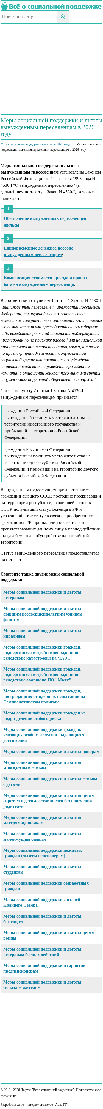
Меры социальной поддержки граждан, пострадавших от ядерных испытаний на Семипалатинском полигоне (44, 696)
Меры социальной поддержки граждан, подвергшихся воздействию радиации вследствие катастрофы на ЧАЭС (42, 652)
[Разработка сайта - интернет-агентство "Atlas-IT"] (51, 1104)
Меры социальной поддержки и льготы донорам (51, 751)
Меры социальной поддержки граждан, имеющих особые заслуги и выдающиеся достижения (44, 735)
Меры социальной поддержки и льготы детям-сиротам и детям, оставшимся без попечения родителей (49, 801)
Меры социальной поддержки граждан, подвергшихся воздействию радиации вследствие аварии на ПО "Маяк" (42, 674)
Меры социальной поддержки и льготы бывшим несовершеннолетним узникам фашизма (42, 614)
